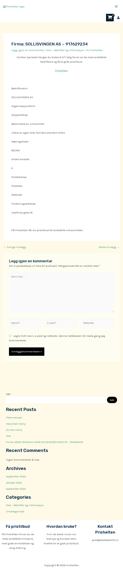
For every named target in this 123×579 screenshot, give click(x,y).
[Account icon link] (118, 17)
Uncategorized (15, 511)
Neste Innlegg (109, 247)
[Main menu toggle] (116, 6)
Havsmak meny (16, 423)
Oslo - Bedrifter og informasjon (65, 50)
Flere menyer (14, 417)
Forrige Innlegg (15, 247)
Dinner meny (14, 429)
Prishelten (61, 70)
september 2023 (16, 476)
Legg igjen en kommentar (27, 50)
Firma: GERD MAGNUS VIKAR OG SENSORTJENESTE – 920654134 (44, 442)
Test (8, 436)
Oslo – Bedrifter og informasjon (25, 505)
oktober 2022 (14, 482)
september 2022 (16, 488)
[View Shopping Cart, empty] (110, 17)
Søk (8, 394)
